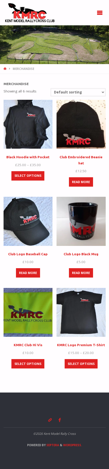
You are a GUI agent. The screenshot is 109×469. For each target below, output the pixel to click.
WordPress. (72, 445)
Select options (27, 175)
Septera (52, 445)
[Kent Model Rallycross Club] (29, 12)
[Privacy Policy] (50, 420)
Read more (81, 182)
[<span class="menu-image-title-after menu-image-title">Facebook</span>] (60, 420)
